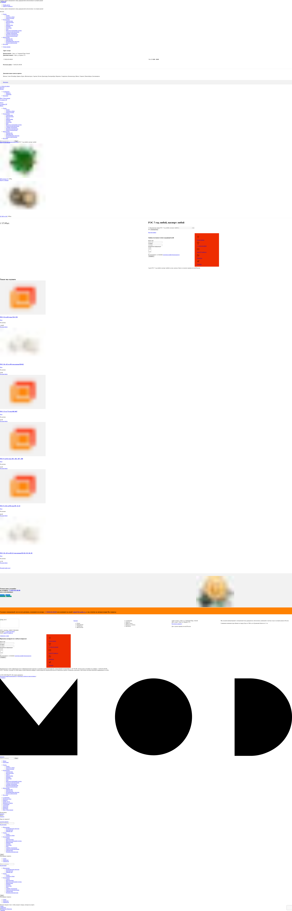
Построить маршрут (177, 623)
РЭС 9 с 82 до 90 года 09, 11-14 (10, 506)
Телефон (150, 243)
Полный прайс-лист (5, 568)
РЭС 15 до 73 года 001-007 (8, 411)
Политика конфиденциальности (8, 676)
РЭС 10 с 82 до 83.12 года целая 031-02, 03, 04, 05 (16, 553)
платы (4, 858)
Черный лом (9, 38)
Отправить (151, 256)
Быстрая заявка (152, 232)
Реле (7, 29)
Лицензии (8, 94)
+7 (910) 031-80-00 (5, 86)
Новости (8, 93)
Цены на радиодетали (11, 36)
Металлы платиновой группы (14, 30)
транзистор (6, 861)
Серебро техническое (11, 33)
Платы (8, 15)
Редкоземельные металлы (12, 41)
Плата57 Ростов (2, 88)
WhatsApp (199, 258)
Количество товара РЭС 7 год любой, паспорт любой (164, 228)
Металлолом (6, 827)
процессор (5, 860)
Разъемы (8, 26)
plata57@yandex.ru (201, 252)
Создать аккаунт (4, 821)
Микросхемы (9, 25)
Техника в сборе (10, 17)
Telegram (199, 264)
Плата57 (2, 142)
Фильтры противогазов (12, 34)
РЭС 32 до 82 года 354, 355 (9, 317)
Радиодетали (12, 142)
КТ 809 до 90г (4, 216)
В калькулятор (154, 229)
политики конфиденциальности (171, 254)
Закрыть (2, 756)
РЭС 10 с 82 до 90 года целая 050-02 (12, 364)
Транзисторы (9, 21)
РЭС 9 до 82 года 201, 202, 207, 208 (11, 459)
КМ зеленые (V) (4, 179)
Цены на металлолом (11, 43)
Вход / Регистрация (8, 810)
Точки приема (200, 240)
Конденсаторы (10, 22)
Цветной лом (9, 40)
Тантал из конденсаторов (12, 32)
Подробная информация (154, 246)
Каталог (7, 142)
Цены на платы (10, 18)
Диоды (8, 23)
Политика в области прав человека (26, 676)
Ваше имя (150, 240)
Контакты (5, 82)
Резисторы (9, 27)
